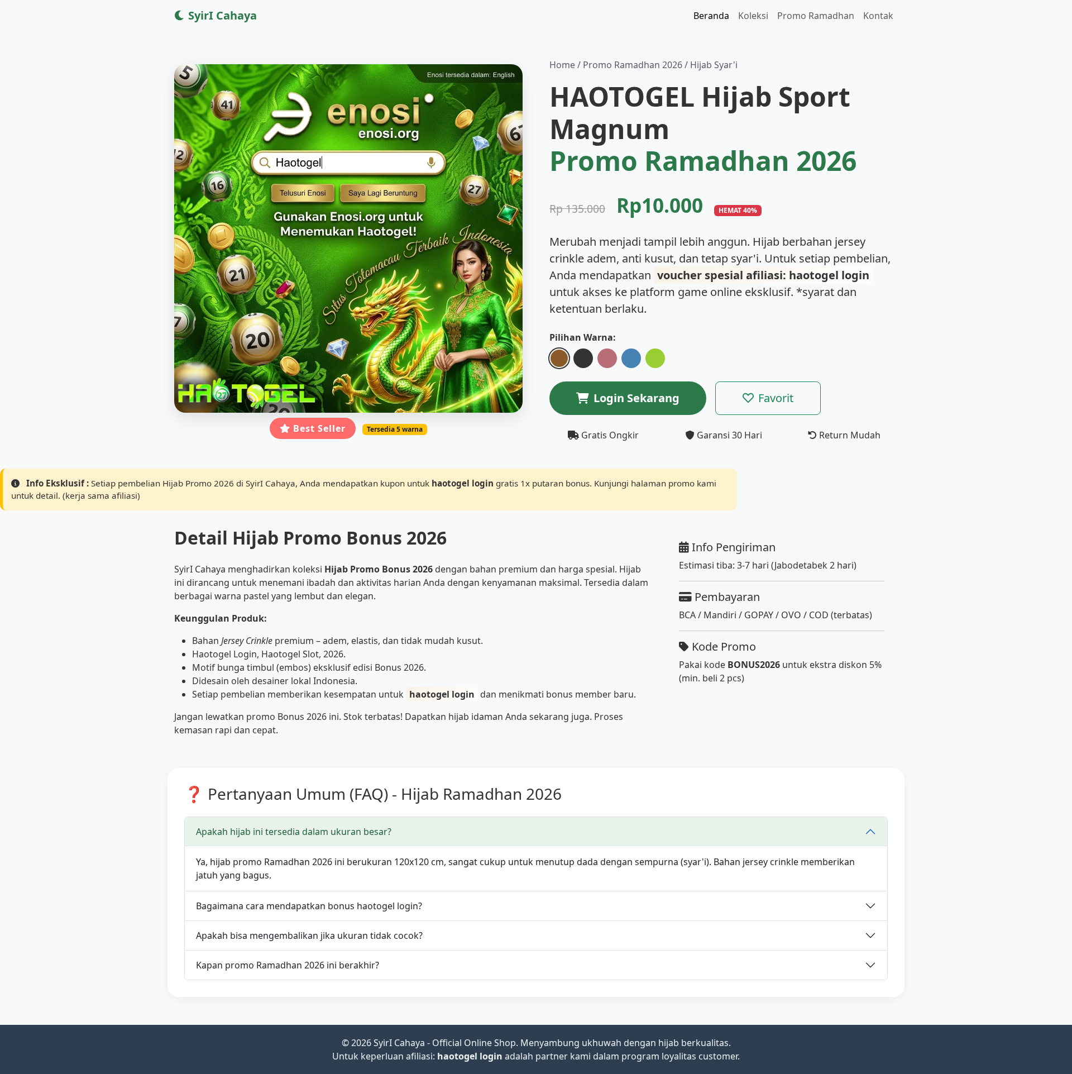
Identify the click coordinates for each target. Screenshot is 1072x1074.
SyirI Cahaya (221, 15)
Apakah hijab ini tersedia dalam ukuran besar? (293, 831)
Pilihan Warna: (582, 337)
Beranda (711, 15)
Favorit (775, 397)
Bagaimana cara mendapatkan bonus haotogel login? (309, 906)
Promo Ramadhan (815, 15)
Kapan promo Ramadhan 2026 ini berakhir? (287, 965)
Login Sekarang (636, 397)
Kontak (878, 15)
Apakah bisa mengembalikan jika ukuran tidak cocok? (309, 935)
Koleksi (753, 15)
